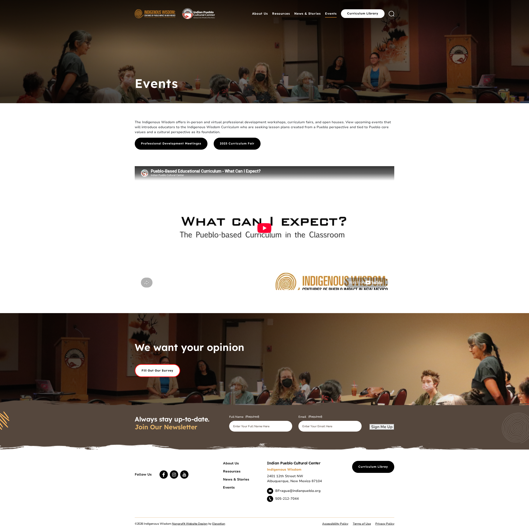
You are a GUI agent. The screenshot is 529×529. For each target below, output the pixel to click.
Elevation (218, 524)
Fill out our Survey (157, 370)
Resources (281, 13)
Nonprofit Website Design (189, 524)
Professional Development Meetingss (171, 143)
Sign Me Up (382, 426)
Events (331, 13)
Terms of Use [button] (362, 524)
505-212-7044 (287, 498)
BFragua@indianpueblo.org (297, 491)
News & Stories (307, 13)
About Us (260, 13)
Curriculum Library (362, 13)
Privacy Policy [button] (384, 524)
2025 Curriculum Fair (237, 143)
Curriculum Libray (373, 467)
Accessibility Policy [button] (335, 524)
